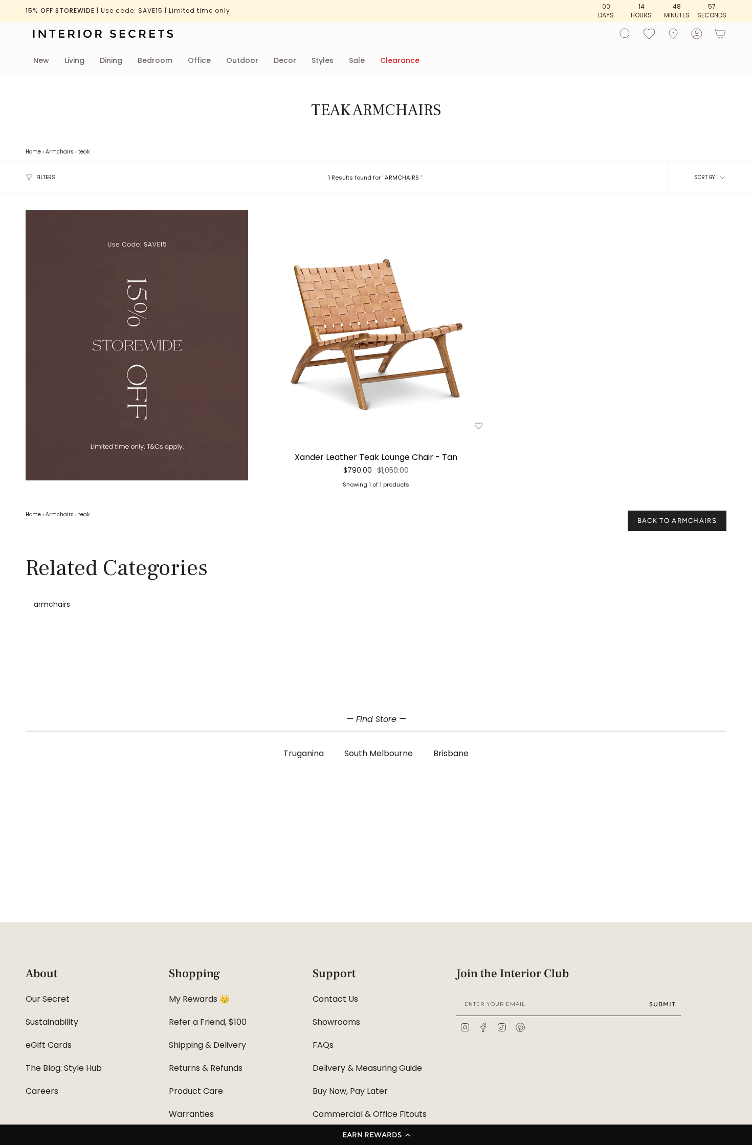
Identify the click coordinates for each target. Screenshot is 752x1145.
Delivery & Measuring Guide (367, 1068)
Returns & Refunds (205, 1068)
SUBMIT (662, 1004)
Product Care (196, 1091)
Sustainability (52, 1022)
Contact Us (335, 999)
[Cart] (720, 33)
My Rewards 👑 (199, 999)
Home (33, 152)
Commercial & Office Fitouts (370, 1114)
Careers (42, 1091)
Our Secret (48, 999)
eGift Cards (49, 1045)
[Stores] (673, 33)
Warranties (191, 1114)
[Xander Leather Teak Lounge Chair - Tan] (375, 321)
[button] (376, 1135)
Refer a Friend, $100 (208, 1022)
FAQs (323, 1045)
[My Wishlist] (649, 33)
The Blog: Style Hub (64, 1068)
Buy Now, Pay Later (350, 1091)
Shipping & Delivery (207, 1045)
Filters (45, 177)
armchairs (52, 604)
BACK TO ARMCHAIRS (677, 520)
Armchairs (60, 152)
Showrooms (336, 1022)
